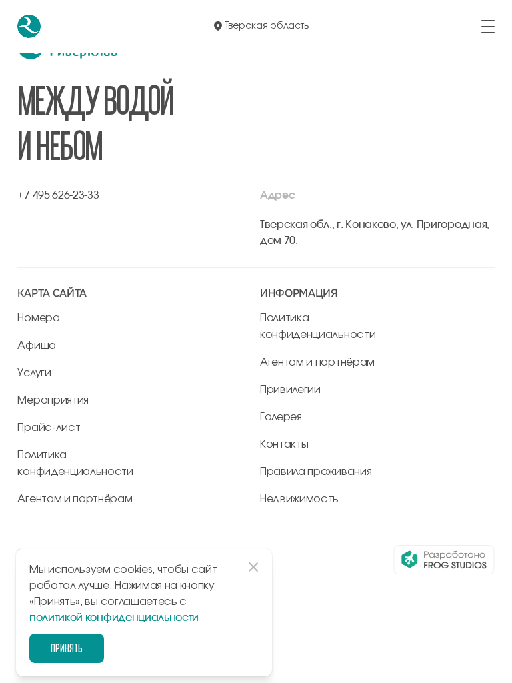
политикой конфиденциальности (114, 617)
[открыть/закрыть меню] (488, 26)
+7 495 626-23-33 (58, 195)
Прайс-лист (48, 427)
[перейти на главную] (29, 26)
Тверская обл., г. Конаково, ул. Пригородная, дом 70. (374, 232)
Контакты (284, 444)
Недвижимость (299, 499)
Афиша (36, 345)
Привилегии (290, 389)
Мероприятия (52, 400)
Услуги (34, 373)
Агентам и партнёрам (74, 499)
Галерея (281, 417)
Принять (67, 648)
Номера (38, 318)
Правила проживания (315, 471)
